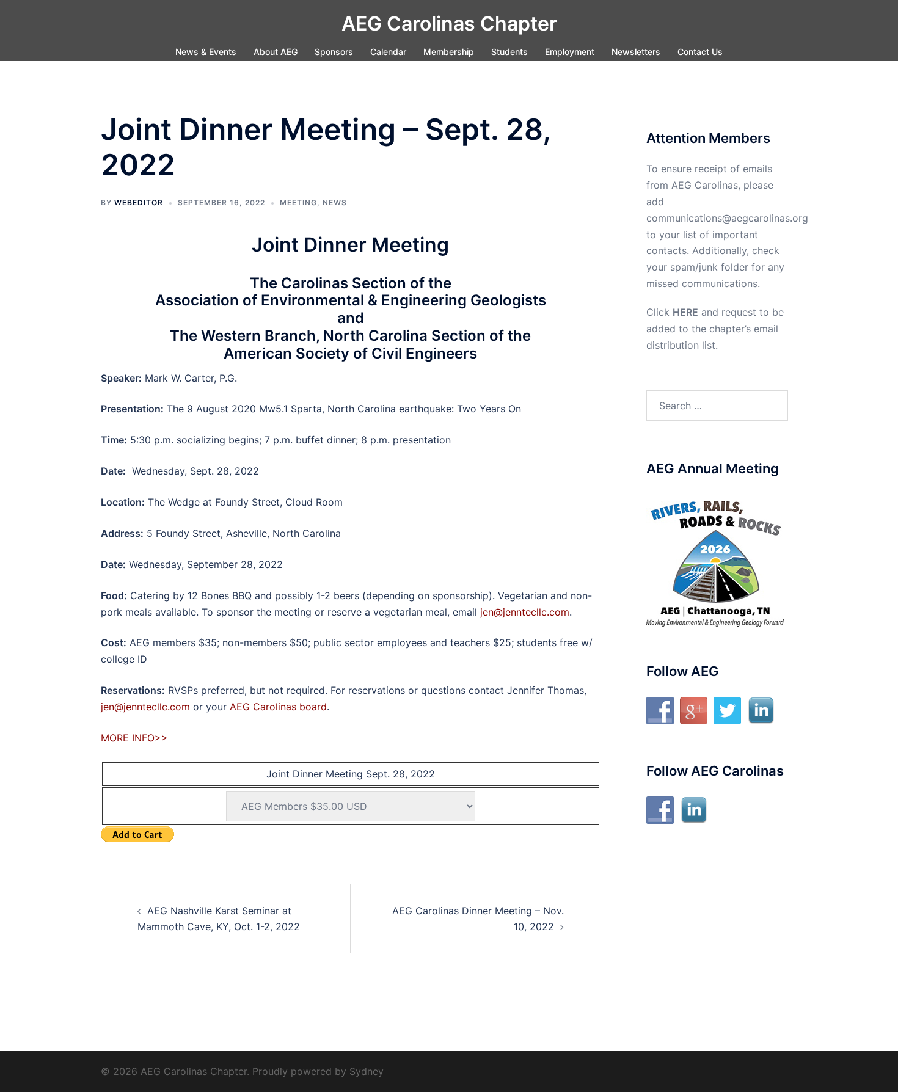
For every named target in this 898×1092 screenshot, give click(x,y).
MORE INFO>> (134, 738)
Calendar (388, 51)
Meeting (298, 202)
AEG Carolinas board (278, 707)
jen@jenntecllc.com (524, 612)
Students (509, 51)
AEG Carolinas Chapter (449, 23)
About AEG (276, 51)
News (335, 202)
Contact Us (700, 51)
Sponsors (334, 51)
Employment (569, 51)
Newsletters (635, 51)
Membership (448, 51)
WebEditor (138, 202)
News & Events (205, 51)
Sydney (366, 1071)
